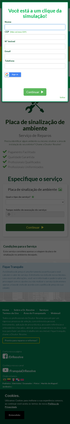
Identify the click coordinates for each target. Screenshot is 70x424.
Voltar (62, 97)
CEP (15, 31)
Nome (8, 21)
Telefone (9, 60)
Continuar (33, 92)
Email (8, 51)
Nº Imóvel (10, 41)
